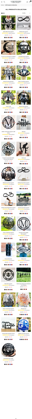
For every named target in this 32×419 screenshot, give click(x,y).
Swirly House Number (8, 81)
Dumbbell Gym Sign (8, 358)
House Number (8, 259)
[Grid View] (2, 13)
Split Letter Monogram (8, 31)
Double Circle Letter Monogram (23, 233)
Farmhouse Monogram (23, 207)
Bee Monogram (8, 283)
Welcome (23, 259)
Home (2, 5)
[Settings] (27, 2)
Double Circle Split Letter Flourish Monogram (8, 158)
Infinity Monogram (23, 31)
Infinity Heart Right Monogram (8, 207)
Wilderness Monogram (8, 183)
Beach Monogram (23, 106)
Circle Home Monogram (23, 358)
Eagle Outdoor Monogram (23, 408)
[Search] (4, 2)
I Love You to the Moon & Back (8, 56)
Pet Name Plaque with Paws (23, 383)
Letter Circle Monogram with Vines (8, 132)
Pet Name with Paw (8, 408)
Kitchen (23, 131)
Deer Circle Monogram (8, 308)
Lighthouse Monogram (23, 333)
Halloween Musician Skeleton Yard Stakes (24, 284)
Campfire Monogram (24, 56)
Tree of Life (8, 106)
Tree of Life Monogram (8, 232)
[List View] (4, 13)
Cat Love (24, 158)
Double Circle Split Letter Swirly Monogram (8, 384)
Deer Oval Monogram (23, 81)
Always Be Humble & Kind (8, 333)
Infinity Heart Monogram (23, 183)
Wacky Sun (23, 308)
